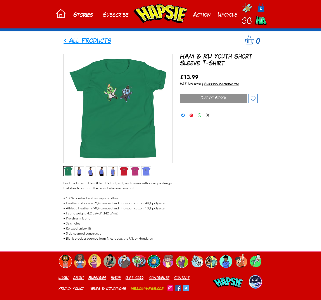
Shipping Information (221, 84)
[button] (261, 7)
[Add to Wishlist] (253, 98)
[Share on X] (208, 115)
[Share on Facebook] (183, 115)
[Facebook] (178, 288)
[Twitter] (186, 288)
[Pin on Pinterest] (191, 115)
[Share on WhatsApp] (199, 115)
